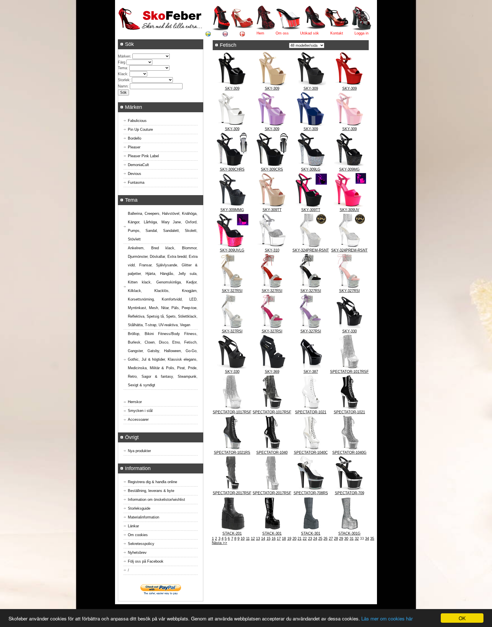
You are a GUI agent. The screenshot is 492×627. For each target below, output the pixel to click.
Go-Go (191, 351)
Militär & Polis (162, 368)
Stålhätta (135, 325)
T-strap (150, 325)
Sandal (151, 230)
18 (284, 538)
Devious (134, 173)
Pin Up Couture (140, 129)
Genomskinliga (168, 282)
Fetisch (190, 342)
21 (300, 538)
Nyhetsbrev (137, 552)
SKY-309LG (310, 169)
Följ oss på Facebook (145, 561)
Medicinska (137, 368)
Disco (163, 342)
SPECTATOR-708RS (311, 493)
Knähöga (189, 213)
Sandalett (171, 230)
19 (289, 538)
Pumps (134, 230)
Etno (176, 342)
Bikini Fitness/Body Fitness (170, 334)
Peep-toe (189, 308)
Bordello (134, 138)
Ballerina (135, 213)
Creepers (152, 213)
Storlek (124, 80)
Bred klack (162, 248)
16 (274, 538)
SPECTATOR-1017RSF (349, 371)
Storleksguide (139, 508)
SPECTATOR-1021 (310, 412)
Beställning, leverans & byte (151, 491)
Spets (171, 316)
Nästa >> (219, 543)
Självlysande (166, 265)
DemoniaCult (138, 165)
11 (248, 538)
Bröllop (133, 334)
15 (268, 538)
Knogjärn (189, 291)
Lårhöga (150, 222)
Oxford (190, 222)
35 (372, 538)
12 (253, 538)
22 (305, 538)
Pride (192, 368)
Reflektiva (136, 316)
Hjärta (150, 273)
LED (192, 299)
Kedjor (191, 282)
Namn (123, 86)
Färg (121, 62)
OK (462, 618)
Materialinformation (143, 517)
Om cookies (138, 535)
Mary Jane (171, 222)
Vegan (185, 325)
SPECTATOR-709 (349, 493)
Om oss (282, 33)
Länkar (133, 526)
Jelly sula (187, 273)
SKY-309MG (349, 169)
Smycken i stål (140, 411)
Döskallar (157, 256)
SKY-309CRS (272, 169)
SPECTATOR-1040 (272, 452)
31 (352, 538)
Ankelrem (136, 248)
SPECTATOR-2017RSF (232, 493)
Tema (122, 68)
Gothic (133, 359)
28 (336, 538)
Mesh (153, 308)
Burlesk (134, 342)
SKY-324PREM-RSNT (310, 250)
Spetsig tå (155, 316)
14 (263, 538)
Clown (150, 342)
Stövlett (134, 239)
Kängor (133, 222)
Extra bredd (176, 256)
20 (294, 538)
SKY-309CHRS (232, 169)
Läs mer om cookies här (387, 618)
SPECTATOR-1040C (311, 452)
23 (310, 538)
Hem (260, 33)
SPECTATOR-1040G (349, 452)
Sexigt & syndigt (141, 385)
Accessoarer (138, 419)
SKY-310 (272, 250)
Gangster (135, 351)
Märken (124, 56)
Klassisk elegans (182, 359)
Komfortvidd (172, 299)
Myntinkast (137, 308)
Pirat (181, 368)
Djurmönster (137, 256)
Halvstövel (170, 213)
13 (258, 538)
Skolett (190, 230)
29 (341, 538)
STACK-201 (232, 533)
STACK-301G (349, 533)
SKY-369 (272, 371)
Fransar (145, 265)
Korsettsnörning (141, 299)
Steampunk (187, 376)
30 (346, 538)
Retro (132, 376)
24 (315, 538)
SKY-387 (311, 371)
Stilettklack (187, 316)
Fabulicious (137, 121)
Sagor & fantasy (157, 376)
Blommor (189, 248)
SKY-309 (232, 88)
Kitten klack (139, 282)
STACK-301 (272, 533)
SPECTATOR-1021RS (232, 452)
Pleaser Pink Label (143, 156)
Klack (122, 74)
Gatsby (153, 351)
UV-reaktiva (168, 325)
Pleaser (134, 147)
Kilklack (134, 291)
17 (279, 538)
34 (367, 538)
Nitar (165, 308)
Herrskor (135, 402)
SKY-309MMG (232, 210)
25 (320, 538)
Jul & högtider (153, 359)
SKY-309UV (349, 210)
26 (325, 538)
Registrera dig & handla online (152, 482)
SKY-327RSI (232, 291)
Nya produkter (139, 451)
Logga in (361, 33)
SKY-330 (349, 331)
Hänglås (166, 273)
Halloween (172, 351)
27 (331, 538)
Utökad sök (309, 33)
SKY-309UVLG (232, 250)
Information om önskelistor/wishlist (156, 499)
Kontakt (336, 33)
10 (243, 538)
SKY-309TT (272, 210)
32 (357, 538)
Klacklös (161, 291)
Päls (175, 308)
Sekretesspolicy (141, 544)
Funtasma (136, 182)
